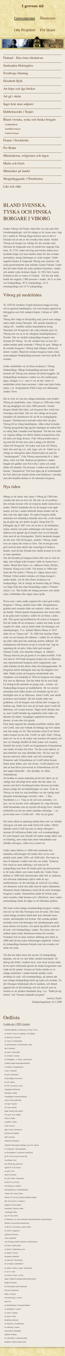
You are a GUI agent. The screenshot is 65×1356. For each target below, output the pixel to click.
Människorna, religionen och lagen (26, 155)
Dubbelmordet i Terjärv (18, 111)
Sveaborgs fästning (15, 73)
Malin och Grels (14, 163)
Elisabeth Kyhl (12, 81)
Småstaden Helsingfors (18, 65)
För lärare (47, 30)
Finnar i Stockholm (16, 140)
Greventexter (24, 18)
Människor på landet (16, 171)
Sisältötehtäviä (11, 124)
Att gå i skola (12, 96)
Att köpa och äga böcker (19, 88)
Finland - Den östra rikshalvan (23, 57)
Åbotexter (47, 18)
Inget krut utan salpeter (18, 104)
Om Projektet (24, 30)
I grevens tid (32, 6)
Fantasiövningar (12, 133)
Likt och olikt (12, 186)
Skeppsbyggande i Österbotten (23, 178)
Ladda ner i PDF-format (16, 1024)
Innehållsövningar (12, 128)
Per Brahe (9, 147)
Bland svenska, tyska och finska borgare (29, 119)
